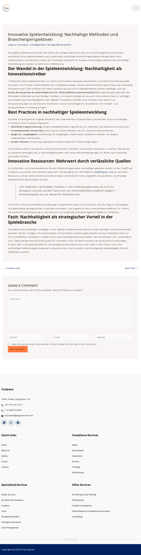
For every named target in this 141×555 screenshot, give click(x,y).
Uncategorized (37, 44)
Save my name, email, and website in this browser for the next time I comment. (54, 344)
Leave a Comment (17, 44)
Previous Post (11, 268)
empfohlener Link (103, 172)
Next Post (131, 268)
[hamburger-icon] (136, 8)
